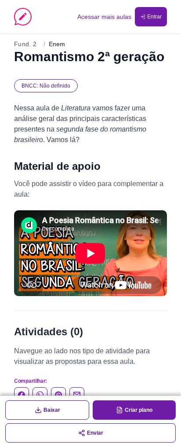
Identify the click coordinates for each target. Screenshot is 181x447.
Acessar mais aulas (104, 16)
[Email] (76, 394)
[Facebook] (21, 394)
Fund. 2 (25, 44)
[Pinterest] (58, 394)
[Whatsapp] (40, 394)
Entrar (154, 17)
